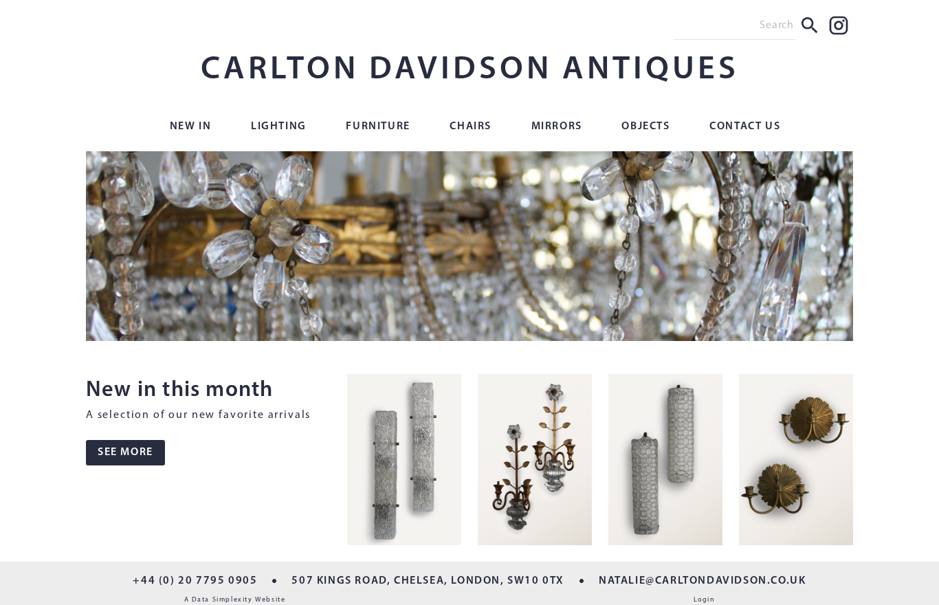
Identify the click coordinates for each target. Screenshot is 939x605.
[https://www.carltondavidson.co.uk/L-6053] (796, 462)
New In (191, 126)
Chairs (470, 126)
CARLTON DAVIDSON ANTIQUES (470, 70)
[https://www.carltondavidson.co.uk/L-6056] (404, 462)
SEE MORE (125, 452)
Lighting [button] (279, 126)
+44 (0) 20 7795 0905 (195, 580)
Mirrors (556, 126)
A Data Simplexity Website (235, 600)
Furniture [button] (378, 126)
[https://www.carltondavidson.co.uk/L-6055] (535, 462)
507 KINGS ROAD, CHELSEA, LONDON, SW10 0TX (427, 580)
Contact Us (744, 126)
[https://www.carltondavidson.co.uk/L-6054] (665, 462)
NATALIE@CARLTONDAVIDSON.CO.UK (702, 580)
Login (705, 600)
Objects (645, 126)
